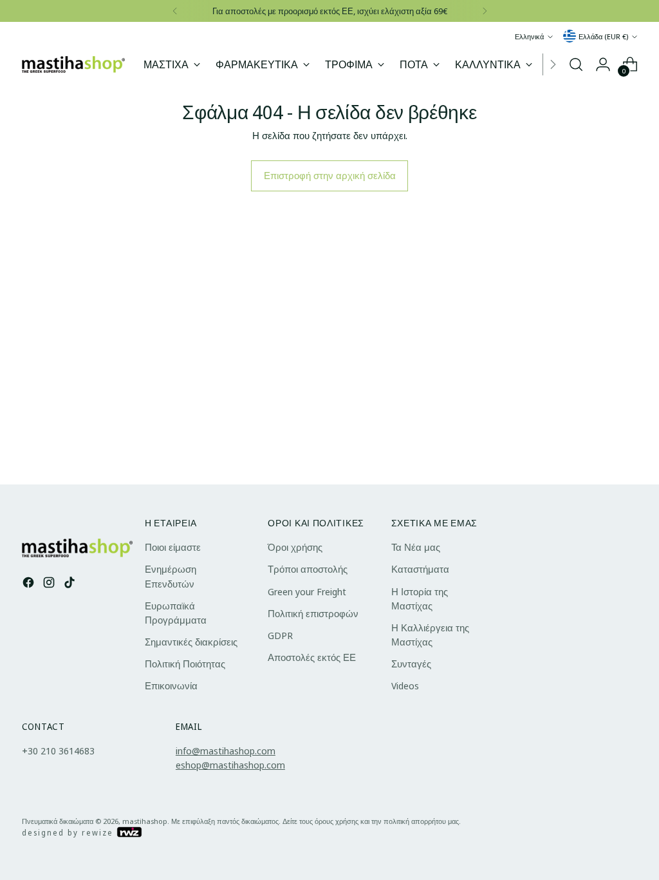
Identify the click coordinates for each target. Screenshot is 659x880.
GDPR (280, 635)
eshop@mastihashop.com (230, 764)
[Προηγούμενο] (175, 11)
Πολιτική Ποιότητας (185, 663)
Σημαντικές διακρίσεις (191, 641)
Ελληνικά (529, 36)
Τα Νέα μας (415, 546)
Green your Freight (307, 591)
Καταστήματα (420, 568)
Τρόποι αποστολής (308, 568)
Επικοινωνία (171, 685)
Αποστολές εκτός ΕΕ (312, 657)
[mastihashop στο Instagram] (50, 584)
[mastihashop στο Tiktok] (71, 584)
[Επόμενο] (484, 11)
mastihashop (144, 821)
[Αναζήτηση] (576, 64)
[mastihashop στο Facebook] (29, 584)
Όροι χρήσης (295, 546)
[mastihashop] (73, 64)
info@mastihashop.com (225, 750)
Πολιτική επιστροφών (313, 613)
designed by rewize (69, 832)
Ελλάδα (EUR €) (603, 36)
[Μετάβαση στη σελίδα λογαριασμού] (603, 64)
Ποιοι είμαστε (173, 546)
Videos (405, 685)
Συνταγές (411, 663)
